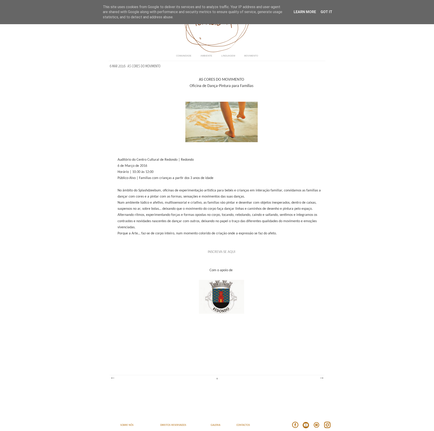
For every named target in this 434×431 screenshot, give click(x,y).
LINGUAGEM (228, 56)
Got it (326, 12)
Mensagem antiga (321, 378)
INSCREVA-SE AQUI (221, 252)
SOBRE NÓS (127, 425)
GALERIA (215, 425)
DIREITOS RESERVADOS (173, 425)
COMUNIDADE (183, 56)
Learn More (305, 12)
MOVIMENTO (251, 56)
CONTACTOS (243, 425)
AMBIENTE (206, 56)
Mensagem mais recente (113, 378)
